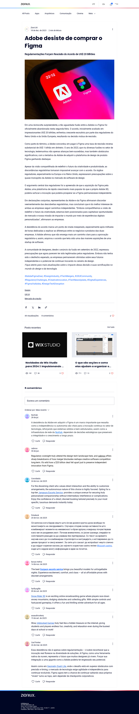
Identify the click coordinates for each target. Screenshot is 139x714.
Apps (37, 13)
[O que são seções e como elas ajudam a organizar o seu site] (94, 344)
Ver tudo (110, 327)
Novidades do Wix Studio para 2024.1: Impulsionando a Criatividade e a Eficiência (44, 364)
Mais (91, 13)
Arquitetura (49, 13)
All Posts (25, 13)
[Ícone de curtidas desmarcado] (33, 441)
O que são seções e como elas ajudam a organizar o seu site (92, 364)
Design (27, 290)
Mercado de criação (33, 299)
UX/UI (27, 294)
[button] (111, 5)
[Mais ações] (112, 29)
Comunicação (65, 13)
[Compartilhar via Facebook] (26, 307)
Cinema (80, 13)
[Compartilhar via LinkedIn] (39, 307)
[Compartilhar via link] (46, 307)
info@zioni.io (25, 703)
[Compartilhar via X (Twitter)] (32, 307)
